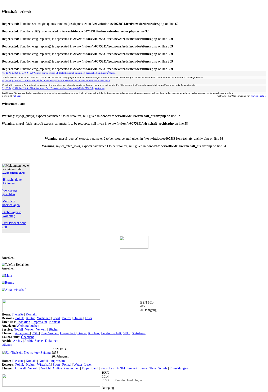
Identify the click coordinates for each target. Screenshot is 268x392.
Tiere (152, 368)
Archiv (17, 340)
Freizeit (132, 368)
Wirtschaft (43, 318)
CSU (35, 333)
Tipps (85, 368)
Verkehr (41, 329)
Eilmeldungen (179, 368)
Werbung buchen (28, 325)
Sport (56, 318)
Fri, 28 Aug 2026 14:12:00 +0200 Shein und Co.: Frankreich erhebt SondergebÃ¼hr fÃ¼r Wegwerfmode (53, 88)
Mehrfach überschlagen (11, 203)
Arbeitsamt (22, 333)
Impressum (39, 322)
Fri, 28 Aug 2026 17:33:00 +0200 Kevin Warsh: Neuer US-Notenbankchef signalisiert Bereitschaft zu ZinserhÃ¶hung (59, 73)
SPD (126, 333)
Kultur (30, 318)
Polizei (66, 318)
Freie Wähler (50, 333)
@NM (120, 368)
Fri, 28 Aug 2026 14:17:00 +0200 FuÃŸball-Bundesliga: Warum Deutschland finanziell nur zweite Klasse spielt (56, 80)
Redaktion (23, 322)
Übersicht (27, 337)
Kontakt (31, 314)
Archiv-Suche (33, 340)
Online (77, 318)
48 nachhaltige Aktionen (12, 181)
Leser (88, 318)
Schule (162, 368)
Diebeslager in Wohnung (11, 214)
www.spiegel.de (258, 96)
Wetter (29, 329)
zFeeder (18, 96)
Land (94, 368)
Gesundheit (68, 333)
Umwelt (20, 368)
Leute (143, 368)
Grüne (82, 333)
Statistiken (139, 333)
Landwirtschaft (111, 333)
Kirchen (94, 333)
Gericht (46, 368)
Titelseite (17, 314)
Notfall (18, 329)
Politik (19, 318)
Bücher (53, 329)
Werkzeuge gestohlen (9, 192)
